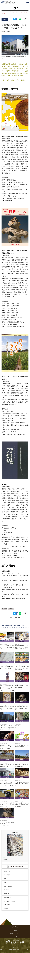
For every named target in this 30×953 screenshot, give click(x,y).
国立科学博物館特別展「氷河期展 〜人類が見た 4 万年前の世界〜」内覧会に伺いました (22, 648)
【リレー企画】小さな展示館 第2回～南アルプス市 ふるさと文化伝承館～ (7, 824)
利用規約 (15, 930)
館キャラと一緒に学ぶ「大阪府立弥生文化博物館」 (22, 745)
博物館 (11, 609)
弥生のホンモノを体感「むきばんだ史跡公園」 (7, 765)
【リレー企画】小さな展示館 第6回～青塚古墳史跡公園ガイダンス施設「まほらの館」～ (7, 784)
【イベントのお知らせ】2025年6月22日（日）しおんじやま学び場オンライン (22, 668)
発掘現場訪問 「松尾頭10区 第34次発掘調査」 (21, 765)
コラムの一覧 (7, 871)
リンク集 (15, 936)
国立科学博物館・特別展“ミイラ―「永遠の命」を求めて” (21, 708)
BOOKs (5, 908)
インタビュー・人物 (8, 901)
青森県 (5, 609)
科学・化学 (6, 897)
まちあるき (6, 875)
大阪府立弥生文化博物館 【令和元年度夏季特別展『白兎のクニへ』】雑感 (7, 727)
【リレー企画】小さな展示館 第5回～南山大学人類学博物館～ (22, 783)
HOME (3, 12)
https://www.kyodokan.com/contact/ (13, 598)
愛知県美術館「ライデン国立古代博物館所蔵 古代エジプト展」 (7, 708)
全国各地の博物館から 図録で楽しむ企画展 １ (21, 686)
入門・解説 (6, 905)
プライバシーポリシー (15, 933)
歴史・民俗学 (7, 886)
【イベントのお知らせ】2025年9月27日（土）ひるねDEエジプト (7, 647)
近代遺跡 (5, 859)
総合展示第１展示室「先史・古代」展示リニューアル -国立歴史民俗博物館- (7, 746)
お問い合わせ (15, 927)
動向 (5, 882)
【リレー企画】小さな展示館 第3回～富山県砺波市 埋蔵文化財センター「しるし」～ (22, 804)
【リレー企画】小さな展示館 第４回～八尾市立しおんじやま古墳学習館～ (7, 804)
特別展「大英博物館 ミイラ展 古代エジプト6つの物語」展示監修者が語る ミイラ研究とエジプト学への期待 (7, 688)
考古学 (5, 890)
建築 (5, 878)
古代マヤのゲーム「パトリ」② (22, 726)
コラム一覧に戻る (15, 618)
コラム (7, 12)
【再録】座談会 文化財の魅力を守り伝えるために (6, 667)
